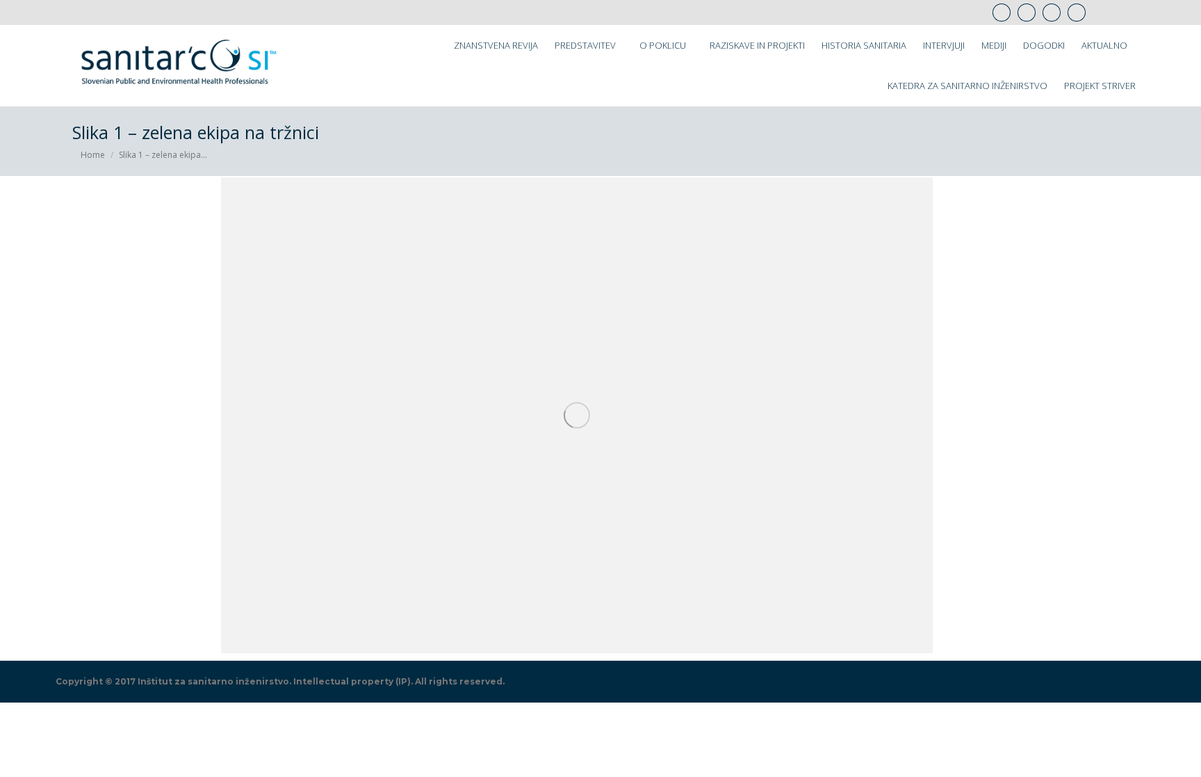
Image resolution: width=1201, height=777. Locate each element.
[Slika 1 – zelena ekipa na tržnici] (577, 415)
